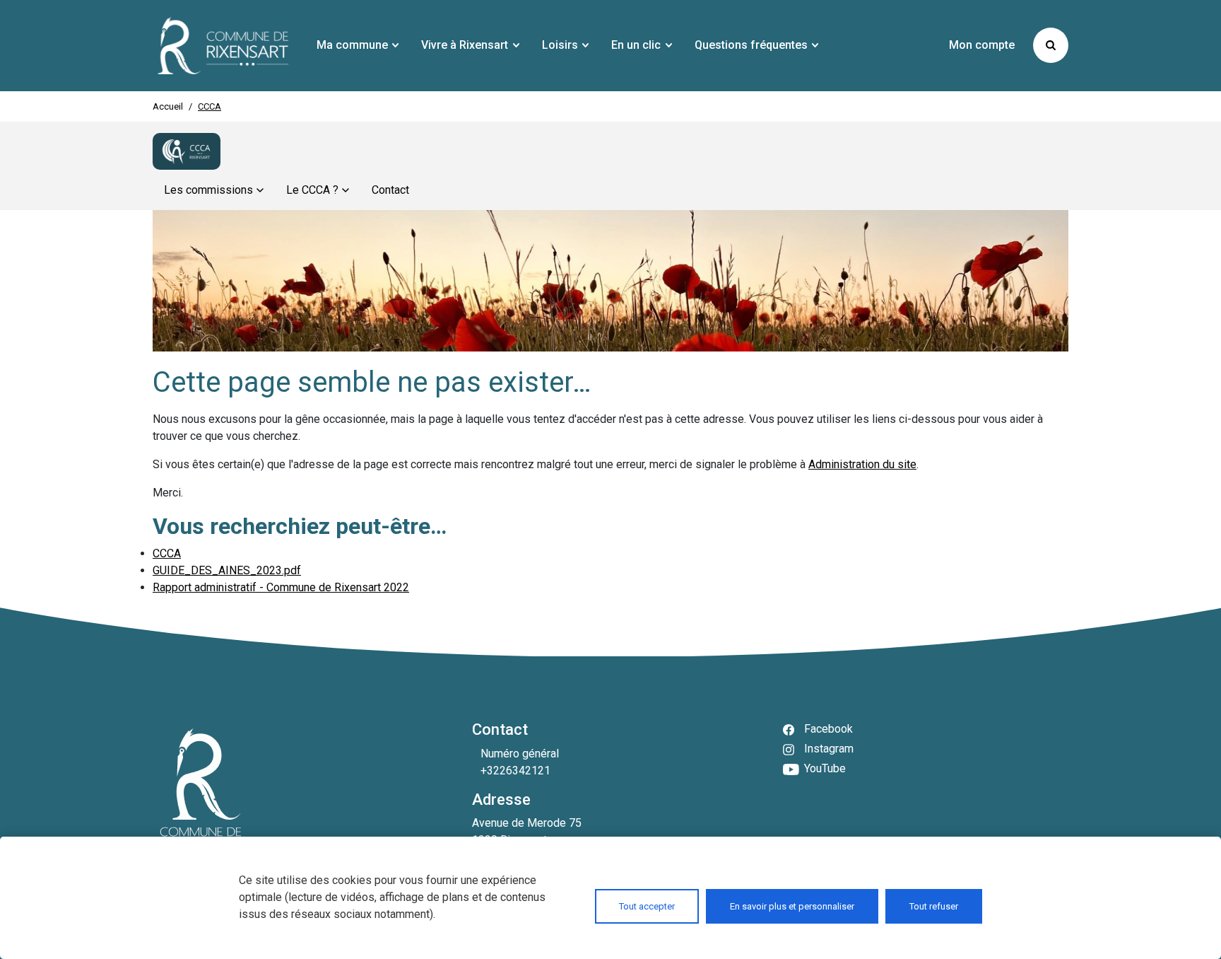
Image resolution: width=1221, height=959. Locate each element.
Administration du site (862, 464)
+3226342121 (515, 770)
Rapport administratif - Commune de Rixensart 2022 (281, 587)
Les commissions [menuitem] (208, 190)
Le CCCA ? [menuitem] (312, 190)
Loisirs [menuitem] (560, 45)
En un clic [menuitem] (636, 45)
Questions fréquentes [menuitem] (751, 45)
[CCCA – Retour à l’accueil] (186, 151)
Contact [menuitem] (390, 190)
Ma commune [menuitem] (352, 45)
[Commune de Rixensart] (223, 45)
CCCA (167, 553)
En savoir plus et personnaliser (792, 906)
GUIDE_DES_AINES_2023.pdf (227, 570)
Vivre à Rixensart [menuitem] (464, 45)
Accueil (168, 106)
